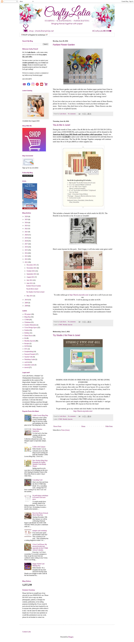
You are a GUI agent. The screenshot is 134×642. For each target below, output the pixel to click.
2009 (26, 302)
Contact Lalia (26, 632)
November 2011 (32, 268)
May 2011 (30, 296)
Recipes (26, 343)
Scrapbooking (28, 351)
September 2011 (32, 274)
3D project (27, 314)
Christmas (27, 322)
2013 (26, 256)
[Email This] (83, 114)
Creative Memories (30, 325)
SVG (26, 349)
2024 (26, 222)
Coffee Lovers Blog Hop (40, 415)
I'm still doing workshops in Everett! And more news (40, 497)
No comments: (72, 114)
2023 (26, 225)
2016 (26, 247)
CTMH (60, 324)
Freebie (26, 330)
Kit (25, 338)
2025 (26, 219)
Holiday (26, 333)
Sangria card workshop (39, 530)
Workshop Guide (29, 359)
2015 (26, 250)
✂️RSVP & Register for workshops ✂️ (34, 35)
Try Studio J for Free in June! (66, 335)
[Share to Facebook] (88, 114)
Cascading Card (37, 480)
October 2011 (31, 271)
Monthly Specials (67, 324)
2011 (26, 262)
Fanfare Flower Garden (64, 44)
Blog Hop (27, 317)
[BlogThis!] (85, 114)
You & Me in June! (61, 125)
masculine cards (29, 365)
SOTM (26, 346)
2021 (26, 232)
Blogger (70, 637)
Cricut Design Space (30, 327)
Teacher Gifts (28, 357)
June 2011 (30, 283)
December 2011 (32, 265)
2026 (26, 216)
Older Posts (109, 426)
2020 (26, 235)
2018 (26, 241)
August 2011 (31, 277)
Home (83, 426)
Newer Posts (57, 426)
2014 (26, 253)
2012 (26, 259)
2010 (26, 299)
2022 (26, 228)
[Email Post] (79, 114)
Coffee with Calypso (38, 447)
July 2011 (30, 280)
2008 (26, 306)
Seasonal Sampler (29, 354)
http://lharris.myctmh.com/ (79, 295)
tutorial (26, 367)
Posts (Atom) (65, 430)
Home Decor (28, 335)
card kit (26, 362)
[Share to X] (87, 114)
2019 (26, 238)
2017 (26, 244)
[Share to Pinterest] (90, 114)
